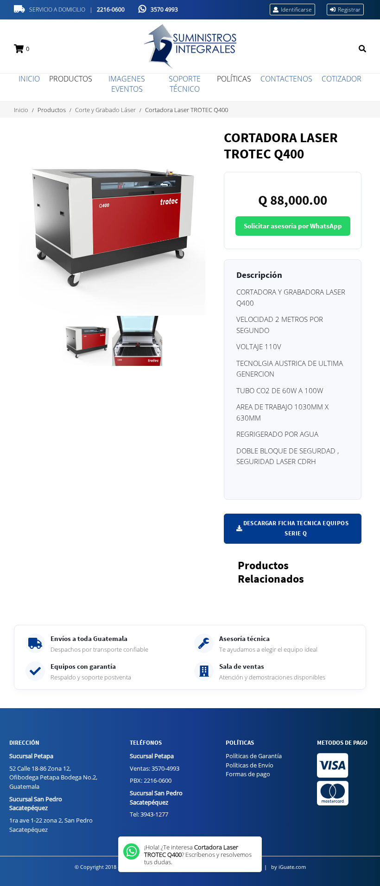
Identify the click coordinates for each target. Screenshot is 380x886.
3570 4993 (164, 9)
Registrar (349, 9)
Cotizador (341, 79)
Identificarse (296, 9)
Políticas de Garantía (254, 756)
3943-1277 (154, 814)
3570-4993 (165, 768)
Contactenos (286, 79)
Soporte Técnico (185, 84)
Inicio (29, 79)
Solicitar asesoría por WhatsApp (293, 226)
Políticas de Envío (249, 765)
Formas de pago (248, 774)
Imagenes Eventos (126, 84)
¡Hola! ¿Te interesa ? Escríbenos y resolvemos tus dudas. (198, 854)
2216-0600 (111, 9)
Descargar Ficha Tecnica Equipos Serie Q (295, 528)
